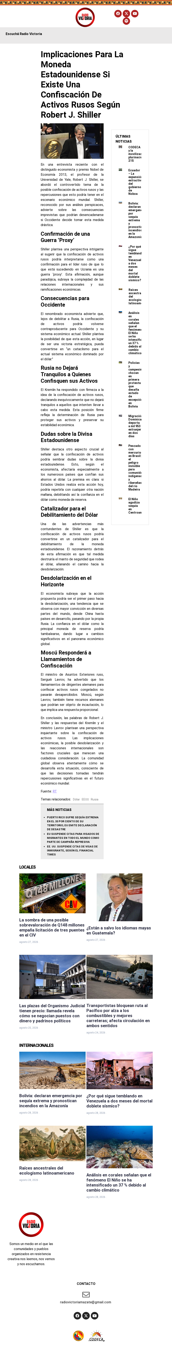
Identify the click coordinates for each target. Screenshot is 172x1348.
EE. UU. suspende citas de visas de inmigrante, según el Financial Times (72, 850)
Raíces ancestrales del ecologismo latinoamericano (46, 1171)
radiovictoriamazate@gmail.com (85, 1302)
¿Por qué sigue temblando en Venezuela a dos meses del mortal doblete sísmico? (135, 263)
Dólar (76, 799)
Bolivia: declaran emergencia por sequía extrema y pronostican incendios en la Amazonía (137, 220)
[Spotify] (126, 21)
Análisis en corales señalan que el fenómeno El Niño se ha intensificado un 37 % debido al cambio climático (137, 333)
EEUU (85, 799)
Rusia (94, 799)
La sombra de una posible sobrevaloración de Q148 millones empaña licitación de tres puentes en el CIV (52, 927)
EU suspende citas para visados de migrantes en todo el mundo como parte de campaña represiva (73, 837)
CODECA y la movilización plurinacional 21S (137, 154)
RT (55, 791)
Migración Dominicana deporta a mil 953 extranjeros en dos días (136, 426)
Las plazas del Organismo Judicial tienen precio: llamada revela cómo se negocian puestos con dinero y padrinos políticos (52, 1013)
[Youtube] (134, 13)
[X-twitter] (126, 13)
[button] (28, 17)
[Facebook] (118, 13)
